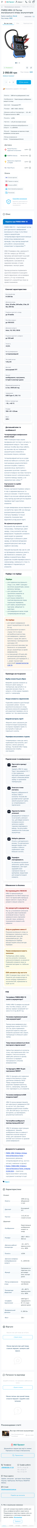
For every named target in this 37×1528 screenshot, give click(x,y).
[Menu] (2, 2)
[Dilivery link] (30, 148)
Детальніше (18, 1517)
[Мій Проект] (17, 1443)
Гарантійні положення (20, 197)
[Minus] (6, 80)
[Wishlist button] (27, 66)
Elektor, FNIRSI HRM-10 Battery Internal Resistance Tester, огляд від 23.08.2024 (18, 1167)
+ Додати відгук (17, 1335)
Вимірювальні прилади (12, 7)
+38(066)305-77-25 (7, 1466)
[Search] (30, 2)
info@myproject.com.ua (8, 1488)
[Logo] (9, 2)
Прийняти (18, 1521)
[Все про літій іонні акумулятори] (5, 1432)
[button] (15, 61)
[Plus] (13, 80)
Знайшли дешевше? (8, 74)
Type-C (7, 1180)
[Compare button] (31, 66)
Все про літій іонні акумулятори (21, 1429)
